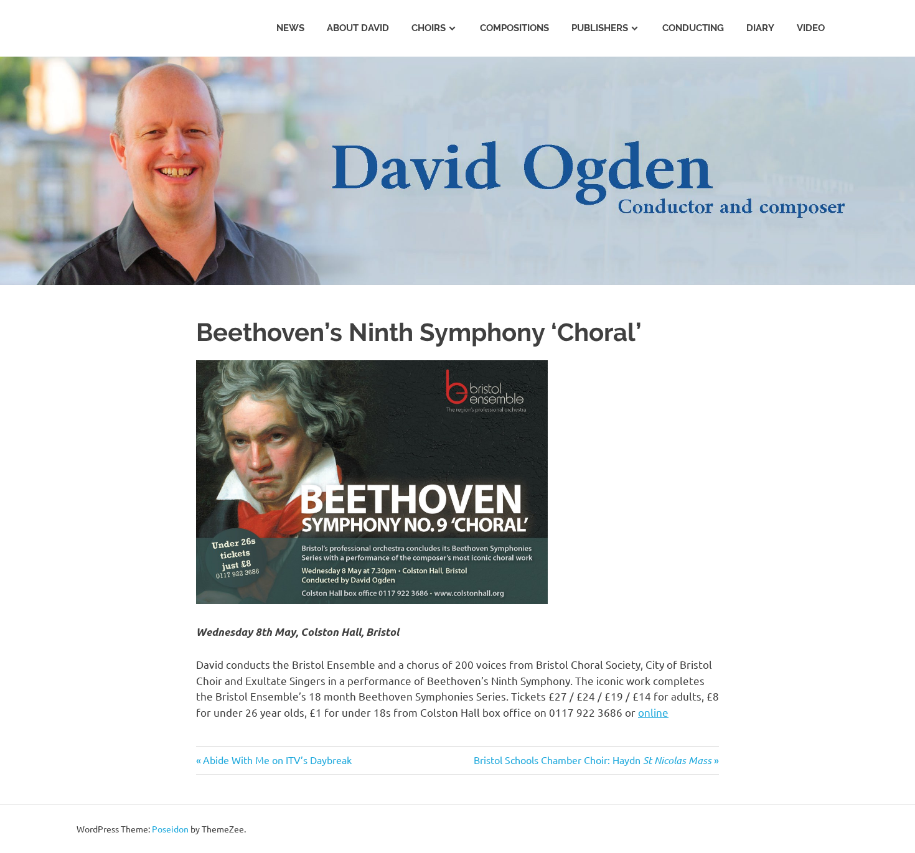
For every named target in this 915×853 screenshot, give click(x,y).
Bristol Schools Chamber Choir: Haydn (592, 759)
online (653, 712)
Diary (760, 28)
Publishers (599, 28)
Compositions (514, 28)
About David (358, 28)
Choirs (428, 28)
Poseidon (170, 828)
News (290, 28)
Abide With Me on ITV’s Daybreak (277, 759)
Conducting (693, 28)
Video (811, 28)
